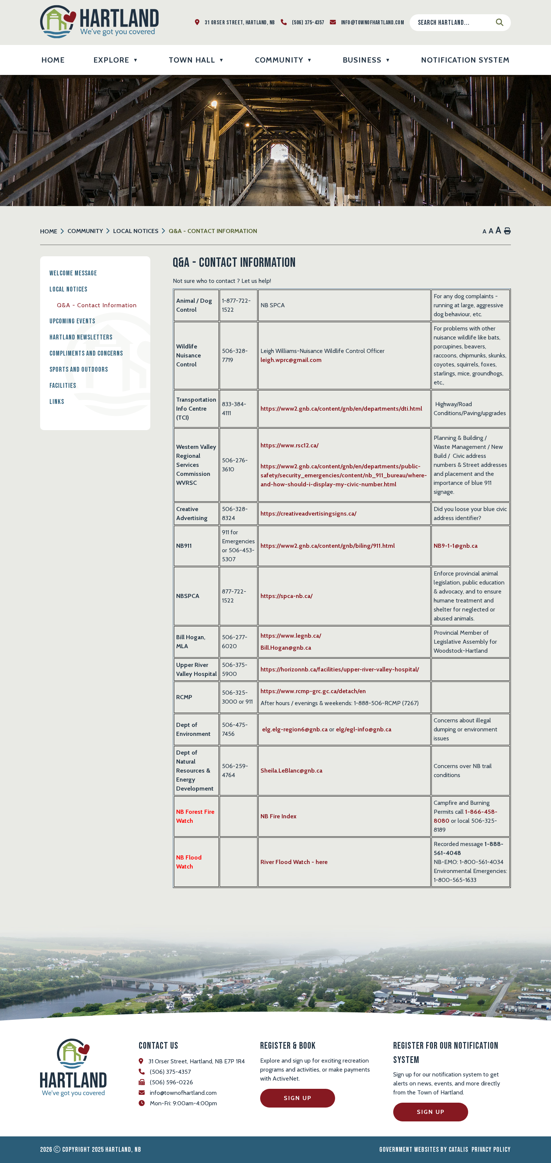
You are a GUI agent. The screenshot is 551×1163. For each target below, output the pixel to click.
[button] (499, 22)
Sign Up (298, 1098)
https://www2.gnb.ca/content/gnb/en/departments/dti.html (341, 408)
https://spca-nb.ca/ (287, 595)
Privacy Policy (491, 1150)
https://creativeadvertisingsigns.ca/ (308, 513)
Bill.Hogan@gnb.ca (286, 647)
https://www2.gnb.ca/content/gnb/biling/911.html (328, 545)
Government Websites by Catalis (423, 1150)
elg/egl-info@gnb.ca (363, 729)
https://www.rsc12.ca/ (290, 445)
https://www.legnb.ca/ (291, 635)
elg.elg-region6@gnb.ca (295, 729)
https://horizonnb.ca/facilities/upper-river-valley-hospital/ (340, 669)
